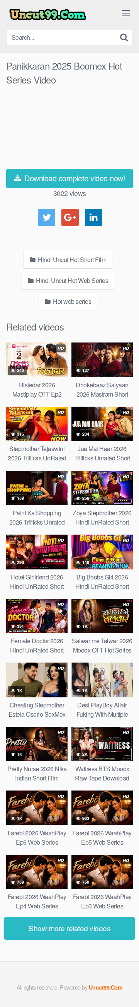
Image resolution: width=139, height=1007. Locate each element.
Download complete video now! (73, 178)
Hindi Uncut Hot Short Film (72, 259)
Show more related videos (69, 928)
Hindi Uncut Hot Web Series (71, 280)
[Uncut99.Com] (47, 15)
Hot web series (72, 301)
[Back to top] (125, 990)
